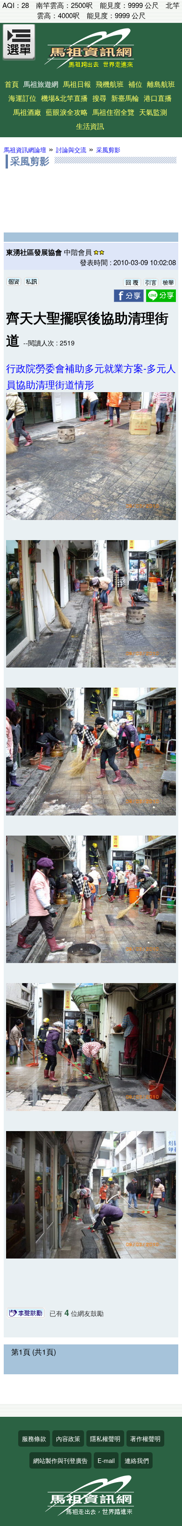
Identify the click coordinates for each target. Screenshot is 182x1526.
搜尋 (99, 98)
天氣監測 (153, 112)
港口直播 (158, 98)
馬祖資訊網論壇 (25, 149)
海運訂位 (22, 98)
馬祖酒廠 (27, 112)
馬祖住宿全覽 (113, 112)
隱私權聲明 (105, 1438)
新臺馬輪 (125, 98)
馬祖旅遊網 (40, 84)
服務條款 (34, 1438)
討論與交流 (71, 149)
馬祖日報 (77, 84)
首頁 (12, 84)
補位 (135, 84)
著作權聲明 (145, 1438)
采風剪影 (108, 149)
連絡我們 (137, 1460)
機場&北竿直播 (64, 98)
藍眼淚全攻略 (67, 112)
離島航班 (161, 84)
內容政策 (68, 1438)
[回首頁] (91, 65)
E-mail (106, 1460)
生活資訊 (90, 126)
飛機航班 (110, 84)
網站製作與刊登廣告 (60, 1460)
